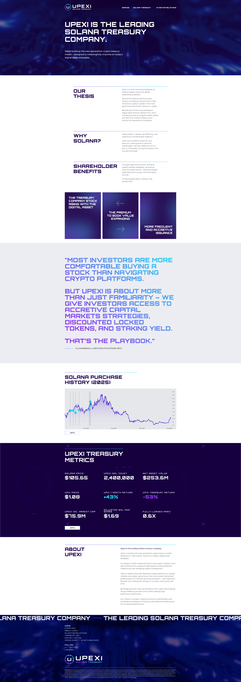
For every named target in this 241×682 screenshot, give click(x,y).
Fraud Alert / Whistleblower (82, 640)
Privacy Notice (73, 638)
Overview (70, 628)
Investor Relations (166, 8)
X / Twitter (71, 647)
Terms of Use (72, 635)
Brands (125, 8)
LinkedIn (69, 650)
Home (67, 626)
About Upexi (71, 631)
